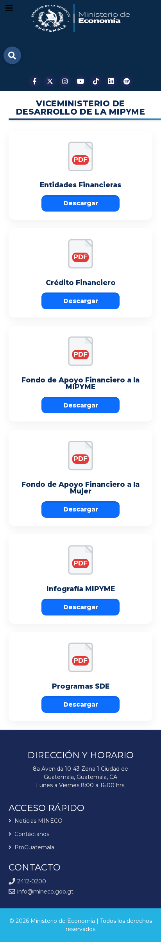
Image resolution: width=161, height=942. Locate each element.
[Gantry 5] (81, 18)
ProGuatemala (34, 847)
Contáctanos (31, 834)
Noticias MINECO (38, 821)
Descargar (80, 203)
